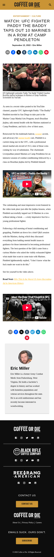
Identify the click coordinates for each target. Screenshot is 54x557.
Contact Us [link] (27, 504)
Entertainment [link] (21, 16)
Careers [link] (39, 522)
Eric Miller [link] (37, 45)
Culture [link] (36, 16)
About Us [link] (16, 522)
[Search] (50, 5)
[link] (27, 5)
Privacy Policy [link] (28, 522)
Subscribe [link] (27, 541)
